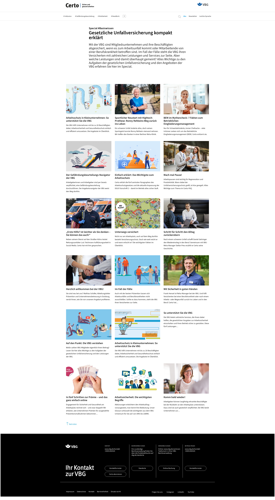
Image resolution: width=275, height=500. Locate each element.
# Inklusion (67, 16)
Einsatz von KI (116, 491)
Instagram (170, 492)
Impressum (70, 491)
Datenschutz (81, 491)
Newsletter (193, 16)
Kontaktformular (115, 468)
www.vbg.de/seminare (172, 449)
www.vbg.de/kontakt (112, 449)
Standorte (142, 468)
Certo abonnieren (115, 474)
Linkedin (181, 492)
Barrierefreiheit (102, 491)
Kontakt (91, 491)
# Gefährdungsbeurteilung (84, 16)
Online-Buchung (169, 468)
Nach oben (73, 424)
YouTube (191, 492)
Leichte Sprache (205, 16)
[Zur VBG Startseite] (202, 4)
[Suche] (179, 16)
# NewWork (115, 16)
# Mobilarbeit (103, 16)
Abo (184, 16)
